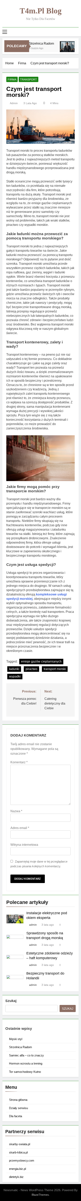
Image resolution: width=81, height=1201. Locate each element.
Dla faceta (15, 1116)
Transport (28, 79)
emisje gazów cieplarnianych (41, 661)
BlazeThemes (40, 1194)
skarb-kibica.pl (18, 1152)
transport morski (55, 669)
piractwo (31, 669)
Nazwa (16, 811)
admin (14, 103)
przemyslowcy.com (21, 1160)
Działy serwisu (18, 1108)
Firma (12, 79)
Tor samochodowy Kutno (25, 1071)
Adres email (19, 828)
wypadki (15, 676)
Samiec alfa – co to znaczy (26, 1055)
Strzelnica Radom (38, 43)
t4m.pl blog (41, 10)
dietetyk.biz (16, 1177)
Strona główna (18, 1099)
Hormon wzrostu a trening (25, 1063)
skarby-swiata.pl (19, 1144)
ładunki (14, 669)
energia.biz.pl (17, 1168)
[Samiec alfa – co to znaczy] (64, 48)
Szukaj (11, 1001)
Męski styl (15, 1039)
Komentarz (19, 762)
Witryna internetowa (24, 844)
